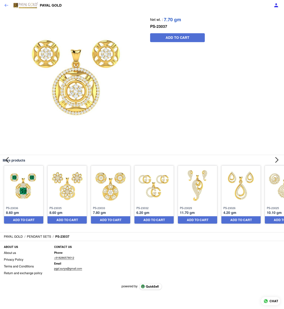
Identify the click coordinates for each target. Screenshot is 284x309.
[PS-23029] (197, 194)
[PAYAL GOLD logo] (26, 5)
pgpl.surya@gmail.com (68, 268)
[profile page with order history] (276, 5)
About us (10, 253)
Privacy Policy (13, 259)
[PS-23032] (154, 194)
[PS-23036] (23, 194)
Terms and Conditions (19, 266)
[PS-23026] (241, 194)
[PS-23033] (110, 194)
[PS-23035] (67, 194)
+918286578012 (64, 258)
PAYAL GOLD (51, 5)
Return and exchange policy (23, 273)
